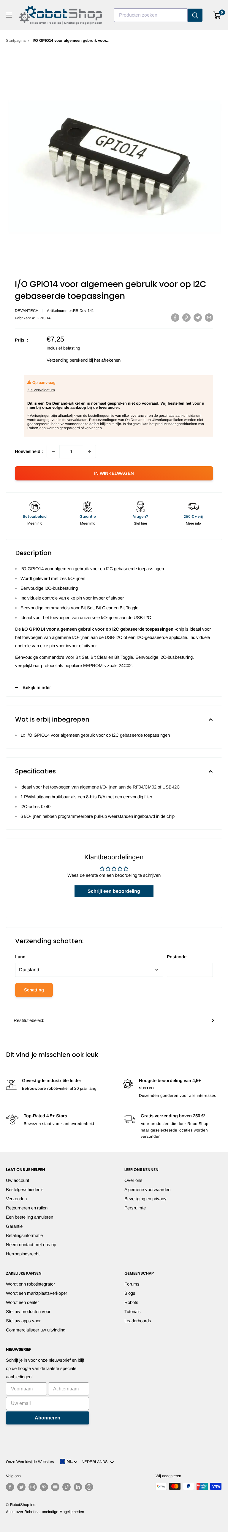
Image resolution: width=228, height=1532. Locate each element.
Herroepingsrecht (22, 1253)
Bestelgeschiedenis (25, 1189)
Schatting (34, 989)
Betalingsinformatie (24, 1235)
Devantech (26, 310)
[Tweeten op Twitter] (198, 317)
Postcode (176, 956)
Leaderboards (137, 1320)
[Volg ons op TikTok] (66, 1487)
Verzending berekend (67, 360)
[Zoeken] (195, 15)
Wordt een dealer (22, 1302)
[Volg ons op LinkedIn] (78, 1487)
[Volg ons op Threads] (89, 1487)
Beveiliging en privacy (145, 1198)
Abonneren (47, 1417)
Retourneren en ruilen (27, 1207)
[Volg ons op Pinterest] (44, 1487)
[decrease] (53, 451)
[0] (217, 15)
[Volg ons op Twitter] (21, 1487)
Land (20, 956)
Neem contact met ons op (31, 1244)
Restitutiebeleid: (29, 1020)
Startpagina (16, 40)
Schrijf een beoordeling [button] (114, 891)
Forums (132, 1283)
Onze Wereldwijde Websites (30, 1461)
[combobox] (151, 15)
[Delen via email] (209, 317)
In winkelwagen (114, 473)
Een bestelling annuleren (29, 1216)
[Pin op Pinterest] (186, 317)
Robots (131, 1302)
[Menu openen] (9, 15)
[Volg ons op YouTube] (55, 1487)
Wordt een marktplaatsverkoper (36, 1293)
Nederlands (96, 1461)
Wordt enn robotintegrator (30, 1283)
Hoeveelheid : (29, 451)
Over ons (133, 1180)
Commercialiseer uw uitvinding (35, 1329)
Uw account (17, 1180)
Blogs (129, 1293)
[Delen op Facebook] (175, 317)
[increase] (89, 451)
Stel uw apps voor (23, 1320)
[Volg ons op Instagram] (32, 1487)
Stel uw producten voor (28, 1311)
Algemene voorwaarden (147, 1189)
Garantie (14, 1226)
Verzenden (16, 1198)
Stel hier (140, 523)
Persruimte (135, 1207)
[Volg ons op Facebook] (10, 1487)
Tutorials (132, 1311)
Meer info (34, 523)
